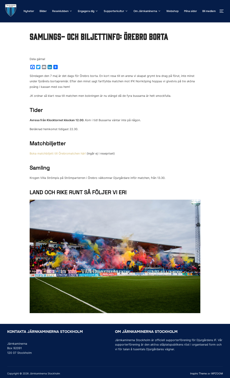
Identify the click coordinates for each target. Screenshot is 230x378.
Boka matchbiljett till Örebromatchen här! (58, 153)
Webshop (172, 11)
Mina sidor (190, 11)
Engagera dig (86, 11)
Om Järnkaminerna (145, 11)
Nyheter (29, 11)
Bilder (43, 11)
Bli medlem (209, 11)
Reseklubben (60, 11)
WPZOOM (217, 373)
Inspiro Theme (198, 373)
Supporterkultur (114, 11)
